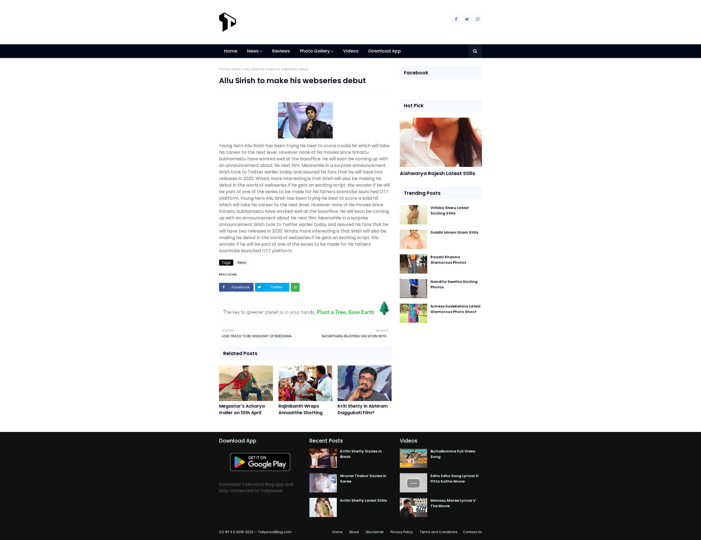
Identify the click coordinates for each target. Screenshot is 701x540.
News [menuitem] (253, 51)
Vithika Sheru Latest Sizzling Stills (449, 210)
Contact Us (472, 532)
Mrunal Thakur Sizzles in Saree (363, 478)
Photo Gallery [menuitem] (315, 51)
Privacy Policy (401, 532)
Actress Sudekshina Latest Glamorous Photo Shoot (455, 309)
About (354, 532)
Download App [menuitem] (384, 51)
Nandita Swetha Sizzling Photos (454, 284)
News (236, 69)
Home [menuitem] (230, 51)
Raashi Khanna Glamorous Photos (448, 259)
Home (224, 69)
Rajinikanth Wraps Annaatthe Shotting (300, 409)
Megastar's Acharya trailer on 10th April (242, 409)
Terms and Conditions (439, 532)
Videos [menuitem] (350, 51)
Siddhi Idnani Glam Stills (454, 232)
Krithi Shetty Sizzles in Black (361, 454)
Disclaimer (375, 532)
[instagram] (478, 19)
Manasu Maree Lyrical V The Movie (453, 503)
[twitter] (467, 19)
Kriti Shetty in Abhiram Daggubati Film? (363, 409)
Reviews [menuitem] (281, 51)
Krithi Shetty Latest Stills (363, 500)
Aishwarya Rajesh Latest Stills (437, 173)
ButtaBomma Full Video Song (452, 454)
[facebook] (456, 19)
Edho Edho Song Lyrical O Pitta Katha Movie (454, 478)
